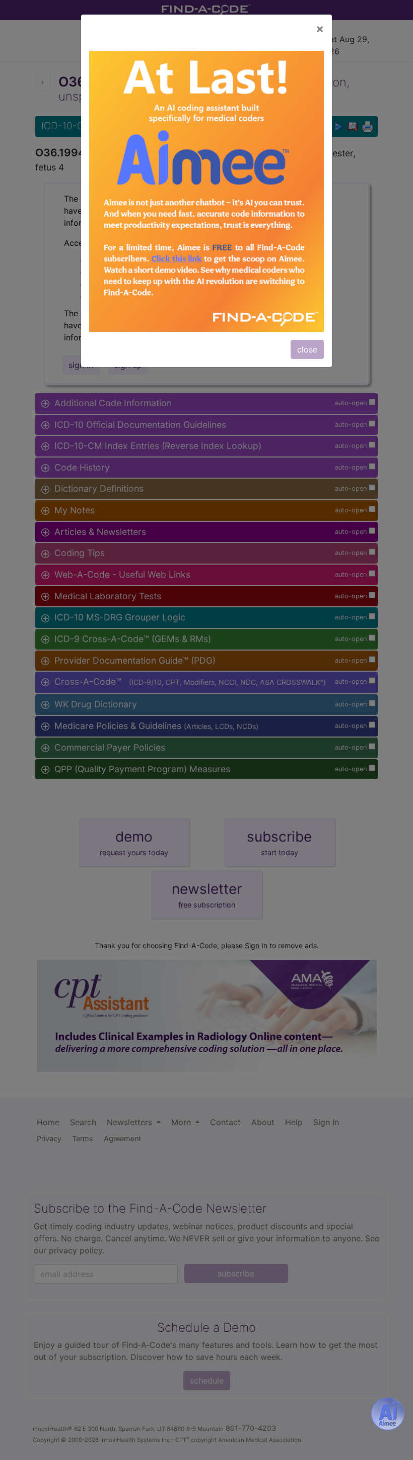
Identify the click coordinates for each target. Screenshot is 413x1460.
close (307, 349)
